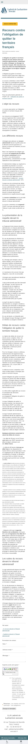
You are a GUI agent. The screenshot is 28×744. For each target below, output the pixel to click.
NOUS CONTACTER (10, 24)
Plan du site (5, 739)
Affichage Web (22, 738)
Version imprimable (9, 738)
